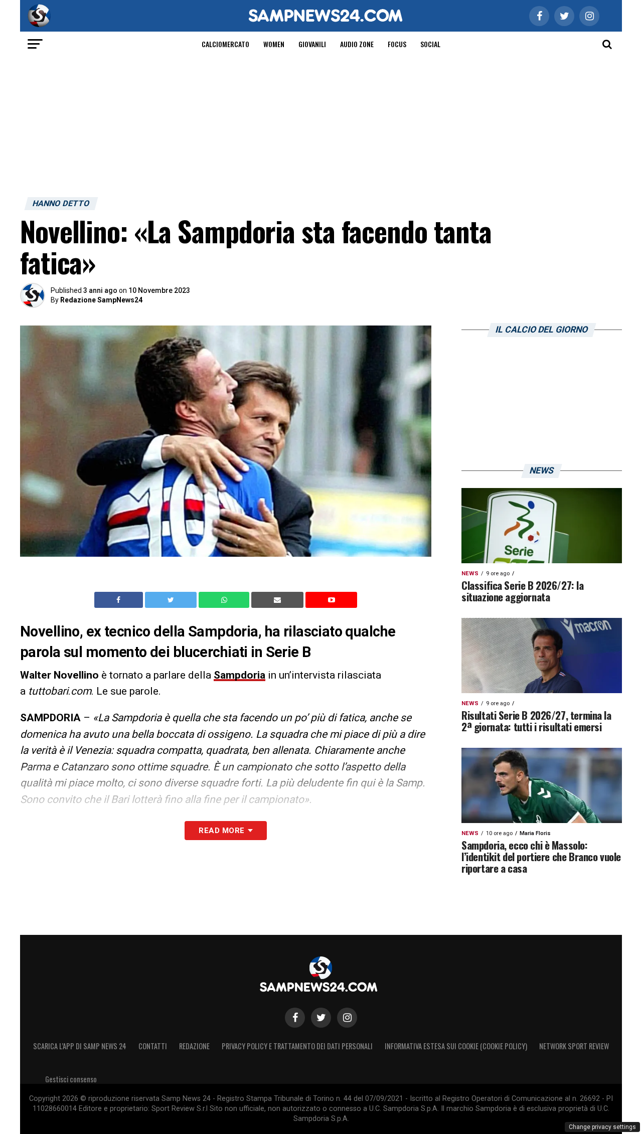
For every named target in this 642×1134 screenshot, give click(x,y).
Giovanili (312, 44)
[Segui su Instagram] (347, 1018)
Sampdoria (239, 675)
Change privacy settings (602, 1126)
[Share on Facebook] (119, 600)
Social (430, 44)
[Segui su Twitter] (321, 1018)
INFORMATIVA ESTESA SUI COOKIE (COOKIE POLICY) (456, 1046)
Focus (397, 44)
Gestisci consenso (71, 1079)
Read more (221, 830)
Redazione (194, 1046)
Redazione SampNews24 (101, 300)
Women (273, 44)
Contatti (152, 1046)
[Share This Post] (225, 600)
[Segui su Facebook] (295, 1018)
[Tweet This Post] (172, 600)
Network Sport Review (574, 1046)
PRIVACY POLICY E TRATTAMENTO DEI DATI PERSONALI (297, 1046)
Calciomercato (225, 44)
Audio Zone (357, 44)
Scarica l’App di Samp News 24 (79, 1046)
